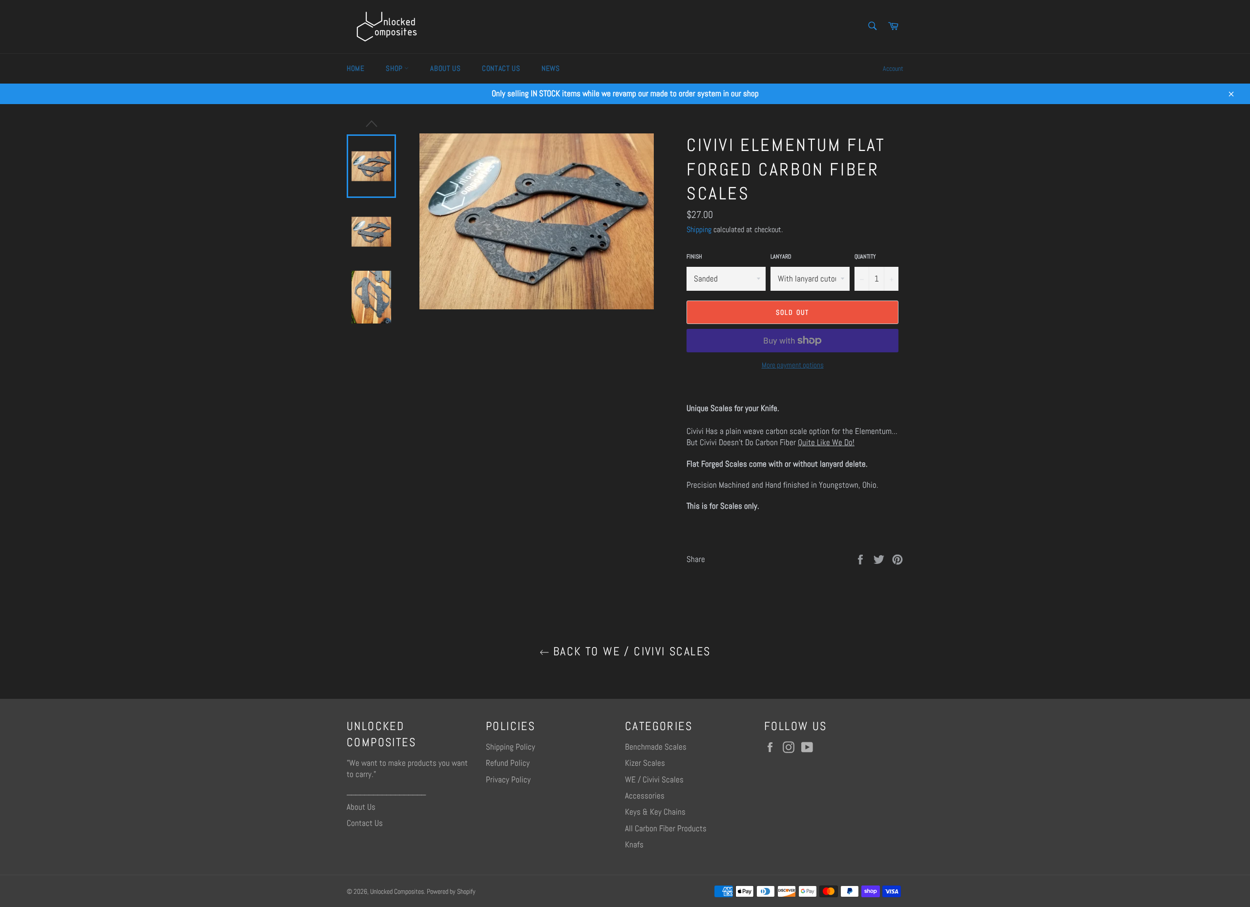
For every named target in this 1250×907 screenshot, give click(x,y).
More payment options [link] (793, 364)
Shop (395, 68)
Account (893, 68)
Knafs (634, 844)
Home (355, 68)
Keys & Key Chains (655, 811)
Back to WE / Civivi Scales (630, 651)
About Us (445, 68)
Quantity (865, 256)
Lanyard (781, 256)
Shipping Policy (510, 746)
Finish (694, 256)
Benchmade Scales (656, 746)
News (551, 68)
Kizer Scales (645, 762)
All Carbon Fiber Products (666, 828)
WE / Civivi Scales (654, 779)
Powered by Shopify (451, 891)
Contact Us (501, 68)
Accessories (645, 795)
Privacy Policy (508, 779)
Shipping (699, 229)
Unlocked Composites (397, 891)
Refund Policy (508, 762)
